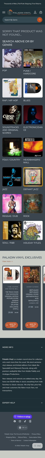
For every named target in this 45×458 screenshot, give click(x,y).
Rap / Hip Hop (10, 100)
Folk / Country (11, 159)
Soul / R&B (8, 242)
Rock (26, 216)
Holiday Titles (32, 243)
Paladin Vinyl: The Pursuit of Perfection (17, 434)
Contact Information (30, 440)
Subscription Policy (35, 437)
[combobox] (22, 20)
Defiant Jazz (30, 189)
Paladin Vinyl (25, 445)
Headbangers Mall (31, 161)
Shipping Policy (11, 437)
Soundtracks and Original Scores (10, 130)
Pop (4, 70)
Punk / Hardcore (29, 72)
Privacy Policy (36, 434)
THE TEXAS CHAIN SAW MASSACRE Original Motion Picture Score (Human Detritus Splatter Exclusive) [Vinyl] (11, 300)
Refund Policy (22, 437)
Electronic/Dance (32, 128)
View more (6, 261)
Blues (26, 100)
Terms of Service (16, 440)
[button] (3, 12)
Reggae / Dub (10, 216)
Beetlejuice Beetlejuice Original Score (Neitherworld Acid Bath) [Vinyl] (32, 295)
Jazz (4, 189)
